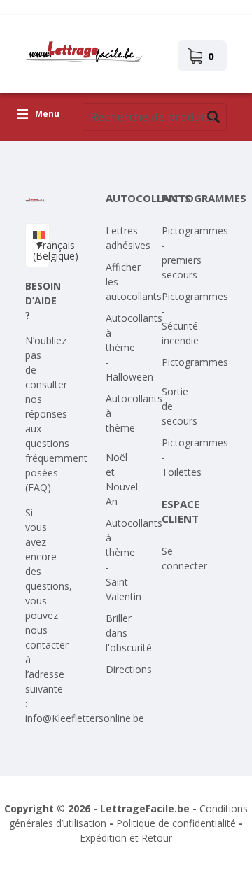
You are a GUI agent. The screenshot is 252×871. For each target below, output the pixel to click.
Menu (47, 114)
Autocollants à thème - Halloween (134, 347)
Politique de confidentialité (176, 823)
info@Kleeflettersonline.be (84, 718)
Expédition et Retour (126, 837)
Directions (129, 669)
